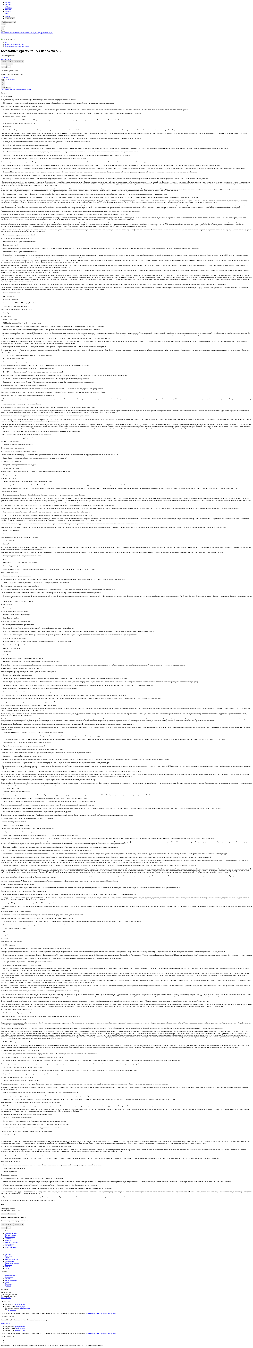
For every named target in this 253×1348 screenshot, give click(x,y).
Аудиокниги (9, 1277)
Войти (3, 24)
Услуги (7, 6)
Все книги (4, 33)
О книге (3, 89)
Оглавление (15, 89)
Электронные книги (11, 1275)
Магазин (8, 2)
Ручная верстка (10, 1237)
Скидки (34, 33)
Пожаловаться (6, 87)
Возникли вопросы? (11, 1259)
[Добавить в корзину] (9, 66)
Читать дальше (6, 1323)
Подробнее (4, 77)
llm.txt (7, 1268)
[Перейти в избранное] (2, 35)
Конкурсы (8, 8)
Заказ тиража (9, 1244)
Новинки (8, 1278)
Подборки (40, 33)
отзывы (8, 89)
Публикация (9, 1246)
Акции (7, 13)
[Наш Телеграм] (5, 1342)
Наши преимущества (12, 1263)
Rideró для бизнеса (11, 1247)
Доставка (8, 1286)
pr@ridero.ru (12, 1310)
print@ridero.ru (20, 1306)
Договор (7, 1266)
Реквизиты (8, 1265)
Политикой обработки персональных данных (100, 1313)
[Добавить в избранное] (3, 81)
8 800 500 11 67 (6, 1298)
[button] (126, 28)
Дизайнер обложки (11, 1242)
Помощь (7, 16)
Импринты (11, 33)
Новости (8, 11)
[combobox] (126, 26)
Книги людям (48, 33)
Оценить (12, 79)
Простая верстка (10, 1235)
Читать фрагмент (7, 64)
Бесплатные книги (11, 1280)
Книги (7, 1258)
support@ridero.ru (19, 1304)
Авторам (8, 9)
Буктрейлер (9, 1238)
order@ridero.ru (25, 1308)
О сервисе (8, 4)
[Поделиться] (3, 85)
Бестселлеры (19, 33)
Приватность (9, 1261)
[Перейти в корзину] (4, 35)
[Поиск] (2, 28)
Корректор (8, 1240)
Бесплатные (28, 33)
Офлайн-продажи (11, 1233)
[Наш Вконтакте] (6, 1340)
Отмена (13, 1214)
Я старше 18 (5, 1214)
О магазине (8, 1256)
